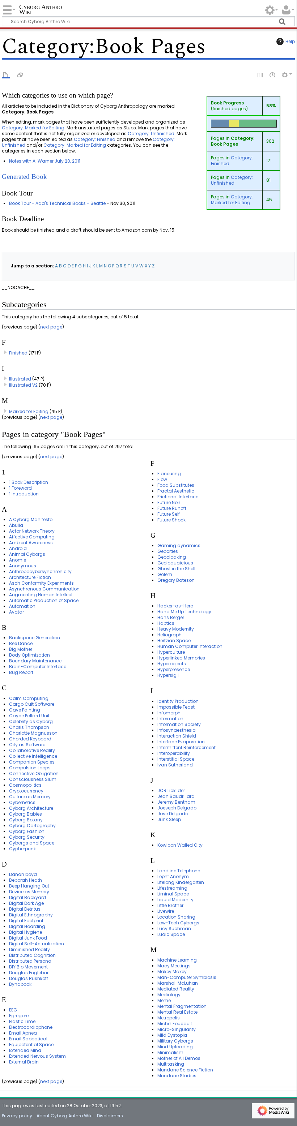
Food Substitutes (175, 485)
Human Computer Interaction (189, 646)
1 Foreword (20, 488)
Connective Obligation (34, 773)
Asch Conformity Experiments (41, 583)
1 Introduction (24, 494)
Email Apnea (23, 1033)
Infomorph (169, 713)
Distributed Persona (30, 961)
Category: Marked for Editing (232, 200)
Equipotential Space (31, 1044)
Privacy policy (17, 1116)
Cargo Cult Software (31, 704)
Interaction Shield (176, 736)
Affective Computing (32, 537)
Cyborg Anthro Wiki (40, 9)
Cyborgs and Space (31, 843)
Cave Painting (24, 710)
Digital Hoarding (27, 926)
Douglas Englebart (29, 973)
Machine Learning (177, 960)
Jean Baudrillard (176, 796)
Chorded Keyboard (30, 739)
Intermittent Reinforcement (186, 747)
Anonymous (22, 566)
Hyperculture (171, 652)
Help (290, 41)
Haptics (165, 623)
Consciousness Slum (32, 779)
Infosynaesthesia (176, 730)
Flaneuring (169, 473)
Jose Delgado (172, 814)
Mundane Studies (176, 1076)
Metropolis (168, 1018)
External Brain (24, 1062)
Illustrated (20, 379)
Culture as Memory (30, 797)
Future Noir (168, 502)
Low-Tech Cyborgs (178, 923)
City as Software (27, 745)
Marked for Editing (28, 411)
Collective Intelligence (33, 756)
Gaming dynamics (178, 545)
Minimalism (170, 1052)
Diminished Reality (29, 949)
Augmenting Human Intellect (41, 595)
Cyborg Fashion (26, 831)
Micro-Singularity (176, 1029)
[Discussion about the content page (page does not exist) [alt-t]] (20, 74)
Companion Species (32, 762)
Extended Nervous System (37, 1056)
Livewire (165, 911)
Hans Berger (170, 617)
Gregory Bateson (176, 580)
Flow (162, 479)
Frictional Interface (177, 497)
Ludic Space (171, 934)
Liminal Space (173, 894)
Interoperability (173, 753)
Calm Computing (28, 698)
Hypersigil (168, 675)
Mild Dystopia (172, 1035)
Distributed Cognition (32, 955)
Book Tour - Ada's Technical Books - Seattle (57, 203)
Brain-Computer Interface (37, 666)
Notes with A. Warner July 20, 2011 (44, 161)
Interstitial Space (175, 759)
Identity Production (178, 701)
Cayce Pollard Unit (29, 716)
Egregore (19, 1016)
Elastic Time (22, 1021)
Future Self (168, 514)
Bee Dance (21, 643)
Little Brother (170, 905)
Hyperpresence (173, 669)
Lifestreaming (172, 888)
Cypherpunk (22, 849)
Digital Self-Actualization (36, 944)
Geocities (167, 551)
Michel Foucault (174, 1023)
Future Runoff (171, 508)
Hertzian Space (174, 640)
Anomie (17, 560)
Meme (164, 1000)
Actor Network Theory (32, 531)
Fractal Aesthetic (175, 491)
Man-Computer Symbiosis (186, 977)
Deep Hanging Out (29, 886)
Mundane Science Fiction (185, 1070)
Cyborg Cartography (32, 825)
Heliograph (169, 635)
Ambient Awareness (31, 543)
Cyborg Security (26, 837)
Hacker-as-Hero (175, 606)
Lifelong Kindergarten (180, 882)
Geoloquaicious (175, 563)
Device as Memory (29, 892)
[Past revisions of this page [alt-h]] (273, 74)
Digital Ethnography (31, 915)
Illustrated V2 (23, 385)
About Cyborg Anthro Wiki (65, 1116)
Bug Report (21, 672)
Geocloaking (171, 557)
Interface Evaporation (181, 742)
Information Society (179, 724)
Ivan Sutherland (175, 765)
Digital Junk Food (28, 938)
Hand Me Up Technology (184, 612)
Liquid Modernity (175, 900)
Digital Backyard (27, 897)
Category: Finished (232, 161)
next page (51, 327)
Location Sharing (176, 917)
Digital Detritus (25, 909)
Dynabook (20, 984)
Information (170, 718)
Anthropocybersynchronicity (40, 571)
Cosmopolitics (25, 785)
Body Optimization (29, 655)
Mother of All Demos (178, 1058)
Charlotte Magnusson (33, 733)
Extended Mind (25, 1050)
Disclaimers (110, 1116)
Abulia (16, 525)
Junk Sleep (169, 819)
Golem (164, 574)
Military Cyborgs (175, 1041)
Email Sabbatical (28, 1039)
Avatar (16, 612)
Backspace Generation (34, 638)
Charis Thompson (29, 727)
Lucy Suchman (174, 928)
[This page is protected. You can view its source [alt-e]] (260, 74)
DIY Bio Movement (28, 967)
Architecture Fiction (30, 577)
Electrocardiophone (30, 1027)
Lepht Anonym (173, 876)
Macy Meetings (174, 966)
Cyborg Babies (25, 814)
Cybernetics (22, 802)
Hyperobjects (171, 664)
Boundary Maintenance (35, 661)
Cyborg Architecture (31, 808)
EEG (13, 1010)
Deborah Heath (25, 880)
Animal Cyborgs (27, 554)
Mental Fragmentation (182, 1006)
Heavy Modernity (175, 629)
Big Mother (20, 649)
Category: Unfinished (232, 180)
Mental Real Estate (177, 1012)
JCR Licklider (171, 790)
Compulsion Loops (30, 768)
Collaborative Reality (32, 750)
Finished (18, 353)
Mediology (169, 995)
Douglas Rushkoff (28, 978)
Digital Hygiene (25, 932)
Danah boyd (23, 874)
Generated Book (24, 176)
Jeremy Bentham (176, 802)
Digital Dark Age (26, 903)
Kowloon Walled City (180, 845)
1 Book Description (28, 482)
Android (18, 548)
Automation (22, 606)
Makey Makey (172, 971)
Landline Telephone (178, 871)
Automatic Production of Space (44, 600)
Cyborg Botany (26, 820)
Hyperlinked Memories (181, 658)
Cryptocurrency (26, 791)
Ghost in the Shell (176, 569)
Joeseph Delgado (176, 808)
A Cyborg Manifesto (30, 519)
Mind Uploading (175, 1047)
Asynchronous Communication (44, 589)
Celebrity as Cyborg (31, 721)
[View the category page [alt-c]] (6, 74)
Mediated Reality (175, 989)
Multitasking (170, 1064)
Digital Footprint (26, 920)
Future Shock (171, 520)
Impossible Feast (176, 707)
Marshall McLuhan (177, 983)
